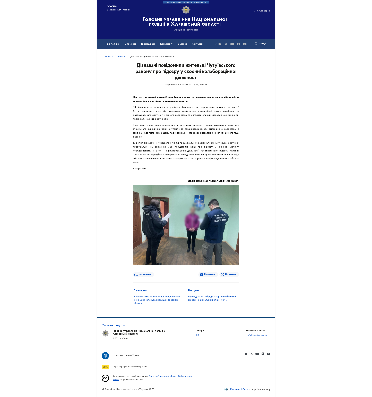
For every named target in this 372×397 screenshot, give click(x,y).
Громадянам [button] (148, 44)
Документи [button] (166, 44)
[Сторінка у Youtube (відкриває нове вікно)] (232, 44)
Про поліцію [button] (113, 44)
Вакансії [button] (182, 44)
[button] (114, 325)
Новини (121, 57)
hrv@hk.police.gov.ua (256, 335)
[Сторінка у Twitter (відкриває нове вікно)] (226, 44)
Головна (109, 57)
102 (197, 335)
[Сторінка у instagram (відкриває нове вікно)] (238, 44)
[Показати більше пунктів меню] (216, 44)
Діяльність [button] (130, 44)
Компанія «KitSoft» (239, 389)
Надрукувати (145, 274)
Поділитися (209, 274)
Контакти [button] (197, 44)
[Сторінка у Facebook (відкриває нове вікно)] (219, 44)
